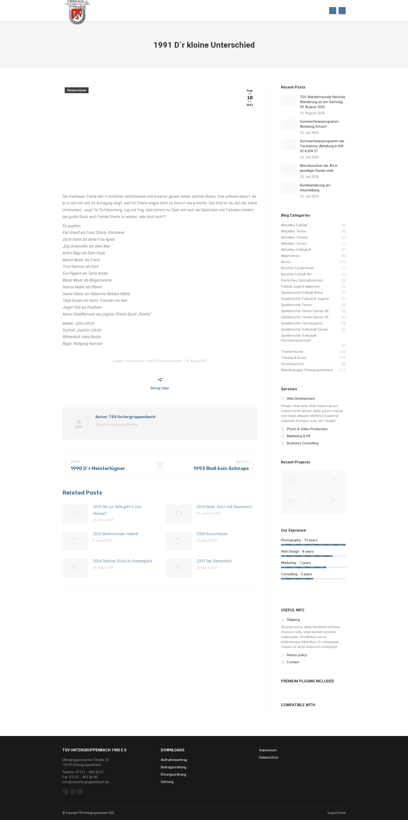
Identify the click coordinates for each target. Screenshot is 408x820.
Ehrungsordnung (173, 774)
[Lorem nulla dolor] (313, 503)
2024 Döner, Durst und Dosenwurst (224, 506)
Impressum (268, 750)
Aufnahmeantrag (174, 760)
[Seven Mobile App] (291, 481)
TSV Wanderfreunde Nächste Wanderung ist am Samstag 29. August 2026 (322, 102)
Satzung (167, 782)
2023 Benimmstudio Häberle (115, 533)
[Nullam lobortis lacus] (335, 481)
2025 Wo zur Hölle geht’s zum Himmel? (117, 510)
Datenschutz (269, 757)
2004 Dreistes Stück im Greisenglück (123, 560)
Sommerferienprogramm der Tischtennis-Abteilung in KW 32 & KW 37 (322, 146)
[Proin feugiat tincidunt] (335, 503)
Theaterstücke (76, 90)
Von (165, 361)
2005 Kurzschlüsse (211, 533)
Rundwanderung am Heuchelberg (315, 187)
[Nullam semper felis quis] (291, 503)
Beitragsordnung (173, 767)
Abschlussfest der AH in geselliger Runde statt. (319, 168)
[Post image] (75, 514)
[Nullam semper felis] (313, 481)
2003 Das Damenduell (214, 560)
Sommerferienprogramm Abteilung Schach (319, 124)
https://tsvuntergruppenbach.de (116, 424)
